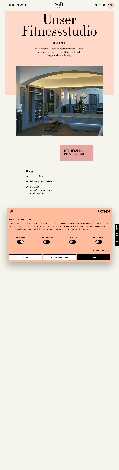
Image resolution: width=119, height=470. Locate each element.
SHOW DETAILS (99, 250)
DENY (25, 257)
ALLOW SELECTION (59, 257)
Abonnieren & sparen (117, 233)
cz (104, 5)
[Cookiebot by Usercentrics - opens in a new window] (100, 211)
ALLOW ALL (93, 257)
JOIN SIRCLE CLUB (22, 5)
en (96, 5)
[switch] (46, 242)
